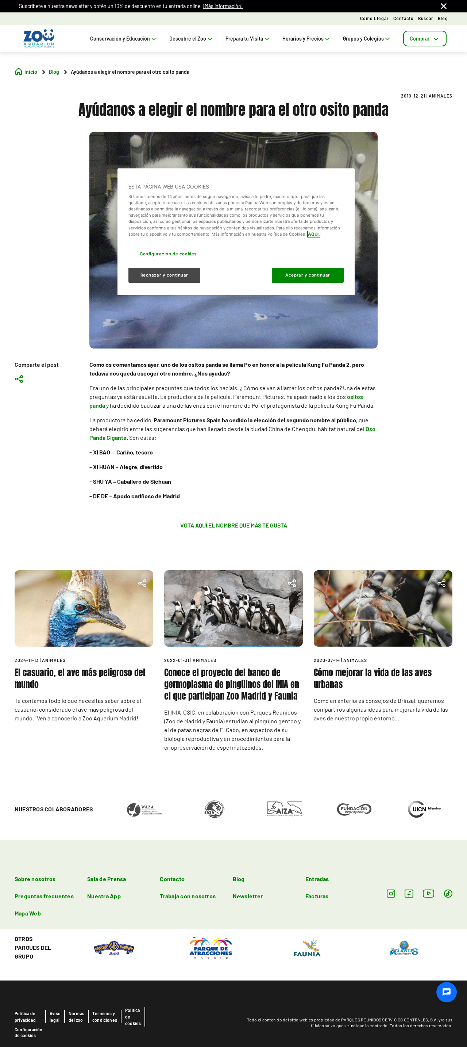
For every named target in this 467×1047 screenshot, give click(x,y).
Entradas (317, 878)
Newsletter (248, 895)
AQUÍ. (314, 234)
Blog (443, 18)
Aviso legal (55, 1017)
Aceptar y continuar (307, 274)
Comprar (419, 38)
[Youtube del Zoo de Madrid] (429, 893)
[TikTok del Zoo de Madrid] (448, 893)
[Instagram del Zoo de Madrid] (391, 893)
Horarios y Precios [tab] (303, 38)
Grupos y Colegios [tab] (363, 38)
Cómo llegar (374, 18)
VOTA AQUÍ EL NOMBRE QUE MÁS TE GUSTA (233, 525)
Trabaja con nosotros (188, 895)
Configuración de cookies (28, 1032)
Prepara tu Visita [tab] (244, 38)
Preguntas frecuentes (44, 895)
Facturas (317, 895)
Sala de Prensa (106, 878)
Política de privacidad (25, 1017)
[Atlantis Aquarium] (404, 947)
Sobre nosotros (35, 878)
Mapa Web (28, 913)
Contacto (403, 18)
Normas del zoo (76, 1017)
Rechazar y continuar (164, 274)
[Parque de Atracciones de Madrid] (210, 947)
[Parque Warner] (114, 947)
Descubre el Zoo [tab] (187, 38)
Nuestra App (104, 895)
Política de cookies (133, 1017)
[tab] (424, 38)
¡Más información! (223, 6)
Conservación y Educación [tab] (120, 38)
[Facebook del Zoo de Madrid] (409, 893)
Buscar (425, 18)
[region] (236, 232)
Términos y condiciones (104, 1017)
